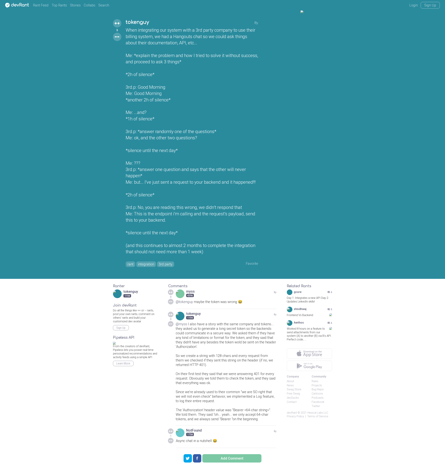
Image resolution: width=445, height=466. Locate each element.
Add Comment (232, 458)
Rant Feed (40, 5)
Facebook (318, 402)
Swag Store (294, 389)
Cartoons (317, 393)
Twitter (316, 406)
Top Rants (59, 5)
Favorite (252, 263)
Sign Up (430, 5)
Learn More (123, 363)
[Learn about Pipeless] (114, 342)
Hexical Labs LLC (318, 412)
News (290, 385)
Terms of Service (317, 416)
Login (413, 5)
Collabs (89, 5)
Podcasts (317, 397)
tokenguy (137, 22)
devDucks (293, 397)
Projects (317, 385)
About (290, 381)
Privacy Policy (295, 416)
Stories (75, 5)
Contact (292, 402)
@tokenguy (184, 302)
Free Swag (293, 393)
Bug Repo (318, 389)
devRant (292, 412)
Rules (315, 381)
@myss (181, 324)
